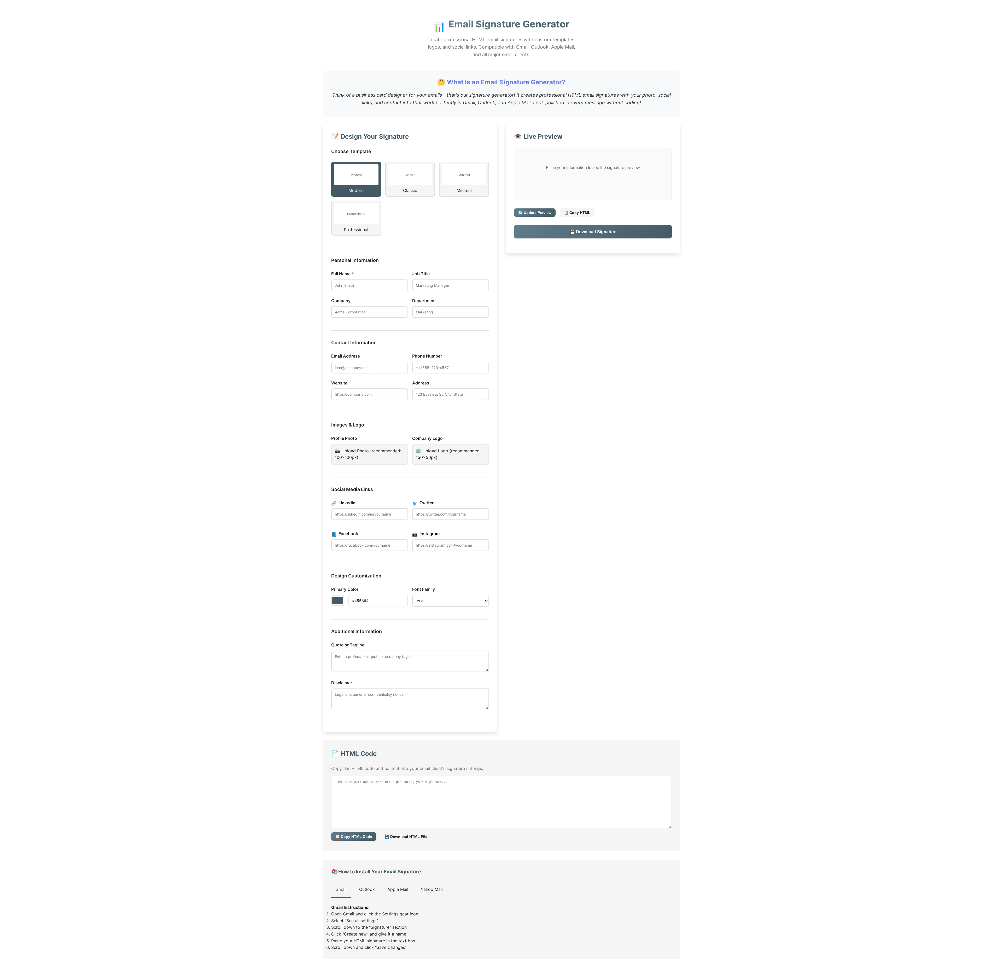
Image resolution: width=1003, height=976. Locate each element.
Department (424, 300)
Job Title (421, 273)
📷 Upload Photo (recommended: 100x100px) (368, 454)
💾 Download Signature (593, 232)
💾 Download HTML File (406, 836)
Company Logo (427, 438)
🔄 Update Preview (534, 213)
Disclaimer (341, 682)
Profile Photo (344, 438)
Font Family (423, 589)
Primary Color (344, 589)
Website (339, 382)
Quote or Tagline (347, 644)
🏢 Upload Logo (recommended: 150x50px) (448, 454)
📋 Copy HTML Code (353, 836)
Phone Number (427, 356)
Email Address (345, 356)
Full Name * (342, 273)
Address (420, 382)
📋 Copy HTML (577, 213)
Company (341, 300)
